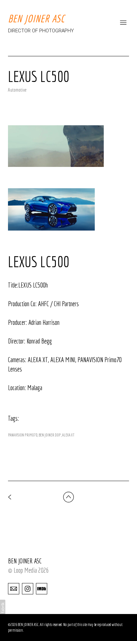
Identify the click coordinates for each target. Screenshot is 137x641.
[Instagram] (27, 588)
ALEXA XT (68, 435)
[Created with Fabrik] (2, 608)
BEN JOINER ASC (25, 561)
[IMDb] (41, 588)
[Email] (13, 588)
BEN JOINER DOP (50, 435)
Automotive (17, 90)
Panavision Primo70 (22, 435)
